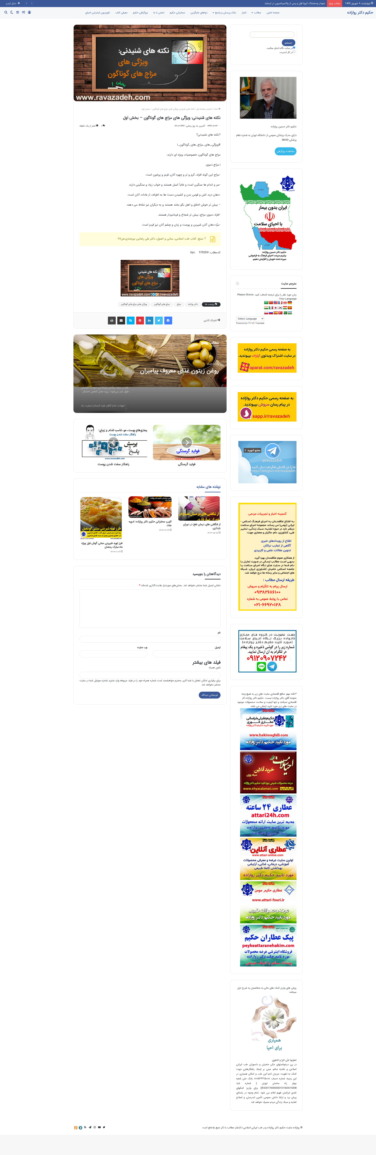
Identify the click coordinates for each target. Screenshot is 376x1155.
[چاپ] (112, 320)
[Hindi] (266, 308)
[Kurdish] (285, 308)
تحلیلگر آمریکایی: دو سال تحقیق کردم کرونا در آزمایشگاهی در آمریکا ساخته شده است (280, 3)
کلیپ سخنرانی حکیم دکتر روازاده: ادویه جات (150, 523)
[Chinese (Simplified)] (271, 303)
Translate (259, 323)
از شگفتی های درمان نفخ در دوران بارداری (202, 526)
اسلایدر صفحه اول (204, 109)
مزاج (179, 304)
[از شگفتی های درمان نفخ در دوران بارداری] (199, 508)
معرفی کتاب (121, 13)
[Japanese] (276, 308)
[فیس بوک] (168, 320)
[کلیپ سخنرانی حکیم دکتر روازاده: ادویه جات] (150, 507)
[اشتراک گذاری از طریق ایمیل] (121, 320)
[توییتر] (159, 320)
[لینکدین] (149, 320)
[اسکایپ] (131, 320)
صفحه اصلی (273, 13)
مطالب (257, 13)
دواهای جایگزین (199, 13)
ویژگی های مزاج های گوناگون (134, 304)
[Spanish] (276, 313)
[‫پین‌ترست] (140, 320)
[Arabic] (266, 303)
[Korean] (280, 308)
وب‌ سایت (142, 647)
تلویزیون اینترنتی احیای (97, 13)
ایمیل (218, 647)
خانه (216, 109)
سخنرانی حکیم (177, 13)
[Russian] (271, 313)
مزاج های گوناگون (162, 304)
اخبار (244, 13)
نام (219, 633)
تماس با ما (158, 13)
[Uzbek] (290, 313)
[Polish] (266, 313)
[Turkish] (280, 313)
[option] (150, 373)
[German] (290, 303)
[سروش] (80, 1127)
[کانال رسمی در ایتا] (75, 1127)
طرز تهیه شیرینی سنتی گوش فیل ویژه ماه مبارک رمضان (102, 545)
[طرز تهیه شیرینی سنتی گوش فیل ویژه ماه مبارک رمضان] (101, 517)
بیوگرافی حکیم (140, 13)
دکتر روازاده (193, 304)
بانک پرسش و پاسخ (225, 13)
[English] (276, 303)
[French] (280, 303)
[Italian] (271, 308)
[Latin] (290, 308)
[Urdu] (285, 313)
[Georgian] (285, 303)
